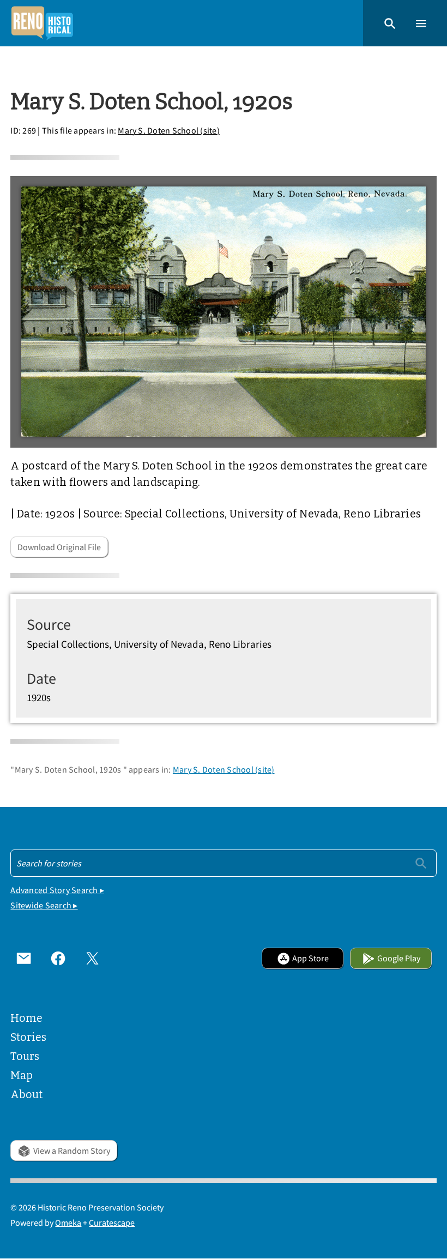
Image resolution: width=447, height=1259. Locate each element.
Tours (24, 1056)
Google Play (398, 958)
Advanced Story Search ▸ (57, 889)
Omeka (68, 1222)
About (26, 1094)
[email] (23, 958)
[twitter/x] (92, 958)
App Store (310, 958)
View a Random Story (71, 1150)
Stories (28, 1037)
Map (21, 1075)
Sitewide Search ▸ (43, 905)
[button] (389, 23)
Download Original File (59, 546)
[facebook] (58, 958)
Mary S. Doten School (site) (169, 130)
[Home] (42, 23)
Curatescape (112, 1222)
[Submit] (420, 862)
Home (26, 1018)
